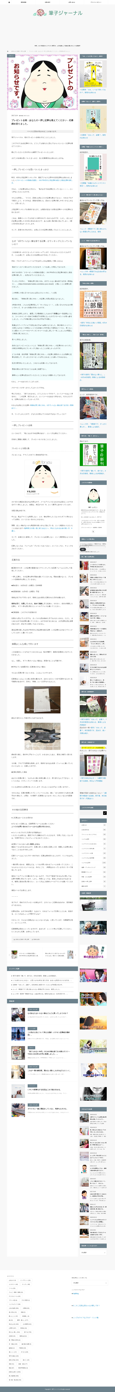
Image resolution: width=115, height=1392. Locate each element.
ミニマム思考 (32, 1028)
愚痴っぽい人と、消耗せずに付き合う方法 (98, 655)
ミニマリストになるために (93, 844)
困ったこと (13, 1316)
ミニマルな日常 (93, 862)
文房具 (12, 1336)
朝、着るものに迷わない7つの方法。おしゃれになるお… (98, 1131)
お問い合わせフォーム (86, 524)
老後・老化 (22, 1364)
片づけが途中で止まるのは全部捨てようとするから (98, 668)
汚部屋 (22, 1348)
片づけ (24, 1352)
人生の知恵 (14, 1308)
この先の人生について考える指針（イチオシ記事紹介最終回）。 (49, 1033)
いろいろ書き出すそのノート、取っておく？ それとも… (98, 1182)
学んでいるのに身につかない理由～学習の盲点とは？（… (98, 1143)
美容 (11, 1364)
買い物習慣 (14, 1376)
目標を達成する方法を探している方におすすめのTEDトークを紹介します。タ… (98, 1239)
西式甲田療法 (23, 1368)
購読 (83, 549)
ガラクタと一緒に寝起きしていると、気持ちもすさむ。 (48, 1109)
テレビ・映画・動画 (16, 1292)
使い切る (13, 1312)
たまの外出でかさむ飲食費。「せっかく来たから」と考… (97, 642)
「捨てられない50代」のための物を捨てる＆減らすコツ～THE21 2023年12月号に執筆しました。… (49, 1053)
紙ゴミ (26, 1360)
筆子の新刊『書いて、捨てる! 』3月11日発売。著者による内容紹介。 (35, 976)
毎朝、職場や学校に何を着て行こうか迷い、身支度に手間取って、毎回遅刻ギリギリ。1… (98, 1136)
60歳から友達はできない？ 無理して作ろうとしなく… (98, 578)
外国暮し (25, 1316)
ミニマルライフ (14, 1304)
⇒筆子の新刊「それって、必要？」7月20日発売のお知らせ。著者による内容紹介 (93, 722)
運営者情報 (23, 2)
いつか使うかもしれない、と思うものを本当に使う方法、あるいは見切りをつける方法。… (42, 980)
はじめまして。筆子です (96, 517)
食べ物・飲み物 (15, 1380)
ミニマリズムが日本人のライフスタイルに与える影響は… (98, 1220)
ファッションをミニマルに (93, 834)
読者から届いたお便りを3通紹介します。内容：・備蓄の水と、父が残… (98, 621)
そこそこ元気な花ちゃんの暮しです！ (86, 1305)
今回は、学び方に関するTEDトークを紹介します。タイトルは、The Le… (98, 1149)
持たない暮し (14, 1332)
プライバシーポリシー (96, 2)
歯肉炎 (12, 1348)
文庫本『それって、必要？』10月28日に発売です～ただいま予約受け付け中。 (38, 985)
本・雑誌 (13, 1344)
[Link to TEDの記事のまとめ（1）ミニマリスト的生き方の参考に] (93, 1076)
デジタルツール (14, 1296)
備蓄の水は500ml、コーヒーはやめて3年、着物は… (98, 617)
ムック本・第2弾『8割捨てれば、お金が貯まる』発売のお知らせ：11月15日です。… (40, 994)
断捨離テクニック (93, 872)
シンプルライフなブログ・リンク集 (86, 1318)
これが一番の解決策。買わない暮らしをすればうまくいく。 (49, 1070)
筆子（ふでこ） (93, 507)
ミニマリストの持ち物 (93, 848)
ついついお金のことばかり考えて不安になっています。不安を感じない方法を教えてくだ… (98, 1200)
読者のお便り (37, 939)
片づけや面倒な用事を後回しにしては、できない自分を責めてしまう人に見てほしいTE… (98, 609)
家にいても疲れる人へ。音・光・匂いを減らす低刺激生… (97, 681)
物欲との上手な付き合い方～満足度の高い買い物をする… (98, 1208)
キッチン (26, 1284)
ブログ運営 (25, 1300)
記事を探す (47, 2)
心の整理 (27, 1324)
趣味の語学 (93, 886)
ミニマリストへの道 (93, 853)
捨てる (27, 1332)
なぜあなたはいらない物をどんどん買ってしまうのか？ (48, 1013)
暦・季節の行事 (14, 1340)
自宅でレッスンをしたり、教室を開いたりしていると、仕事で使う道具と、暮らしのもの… (98, 596)
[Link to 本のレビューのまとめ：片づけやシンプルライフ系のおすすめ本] (93, 1053)
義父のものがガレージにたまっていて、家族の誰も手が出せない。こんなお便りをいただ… (98, 635)
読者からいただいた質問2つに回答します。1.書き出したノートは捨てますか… (98, 1187)
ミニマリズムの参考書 (93, 858)
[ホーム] (9, 2)
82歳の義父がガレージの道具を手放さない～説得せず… (98, 630)
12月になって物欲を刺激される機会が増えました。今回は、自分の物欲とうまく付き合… (98, 1213)
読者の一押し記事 (24, 939)
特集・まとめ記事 (93, 877)
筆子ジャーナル (56, 1389)
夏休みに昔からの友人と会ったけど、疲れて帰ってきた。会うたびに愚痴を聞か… (98, 660)
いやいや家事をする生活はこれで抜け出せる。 (45, 1090)
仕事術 (26, 1308)
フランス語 (13, 1300)
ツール (12, 1288)
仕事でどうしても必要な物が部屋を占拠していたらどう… (98, 1118)
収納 (23, 1312)
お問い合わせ (72, 2)
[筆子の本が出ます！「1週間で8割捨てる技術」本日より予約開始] (93, 775)
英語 (11, 1368)
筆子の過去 (14, 1356)
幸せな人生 (14, 1324)
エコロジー (13, 1284)
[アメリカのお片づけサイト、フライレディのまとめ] (93, 1005)
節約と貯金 (14, 1360)
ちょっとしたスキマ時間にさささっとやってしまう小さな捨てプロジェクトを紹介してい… (98, 1174)
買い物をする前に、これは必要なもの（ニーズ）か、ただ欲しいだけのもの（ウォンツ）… (98, 571)
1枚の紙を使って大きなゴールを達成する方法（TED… (98, 1233)
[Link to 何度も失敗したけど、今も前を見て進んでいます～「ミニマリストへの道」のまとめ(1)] (93, 910)
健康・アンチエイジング (93, 867)
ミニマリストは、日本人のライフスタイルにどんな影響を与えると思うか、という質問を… (98, 1226)
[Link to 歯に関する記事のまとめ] (93, 1100)
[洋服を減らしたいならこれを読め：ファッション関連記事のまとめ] (93, 981)
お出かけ (12, 1280)
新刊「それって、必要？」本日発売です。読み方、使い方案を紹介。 (93, 730)
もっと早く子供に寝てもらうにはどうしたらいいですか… (98, 1156)
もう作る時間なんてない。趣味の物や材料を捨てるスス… (98, 1169)
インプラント (25, 1280)
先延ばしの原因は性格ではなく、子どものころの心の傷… (97, 604)
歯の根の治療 (26, 1344)
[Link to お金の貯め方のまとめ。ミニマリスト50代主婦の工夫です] (93, 934)
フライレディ (32, 1085)
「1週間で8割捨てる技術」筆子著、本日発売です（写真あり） (93, 795)
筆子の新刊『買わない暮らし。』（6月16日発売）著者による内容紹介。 (93, 377)
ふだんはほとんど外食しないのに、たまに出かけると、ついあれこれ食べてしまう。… (98, 648)
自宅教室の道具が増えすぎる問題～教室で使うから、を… (98, 591)
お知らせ (11, 55)
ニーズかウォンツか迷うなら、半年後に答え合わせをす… (98, 565)
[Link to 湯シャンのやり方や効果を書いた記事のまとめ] (93, 1029)
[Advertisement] (57, 30)
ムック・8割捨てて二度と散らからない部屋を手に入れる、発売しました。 (37, 989)
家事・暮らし (22, 1320)
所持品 (23, 1328)
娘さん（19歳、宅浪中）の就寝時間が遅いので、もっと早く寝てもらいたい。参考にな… (98, 1162)
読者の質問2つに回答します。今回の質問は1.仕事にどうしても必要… (98, 1122)
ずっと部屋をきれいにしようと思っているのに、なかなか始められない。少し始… (98, 673)
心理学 (12, 1328)
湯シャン (13, 1352)
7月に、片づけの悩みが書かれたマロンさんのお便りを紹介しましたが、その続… (98, 583)
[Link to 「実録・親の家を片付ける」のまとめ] (93, 958)
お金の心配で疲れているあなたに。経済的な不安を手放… (98, 1195)
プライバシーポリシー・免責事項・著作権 (91, 527)
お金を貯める (93, 829)
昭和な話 (23, 1336)
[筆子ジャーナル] (57, 16)
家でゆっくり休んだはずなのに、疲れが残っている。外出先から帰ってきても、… (98, 686)
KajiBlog (76, 1293)
